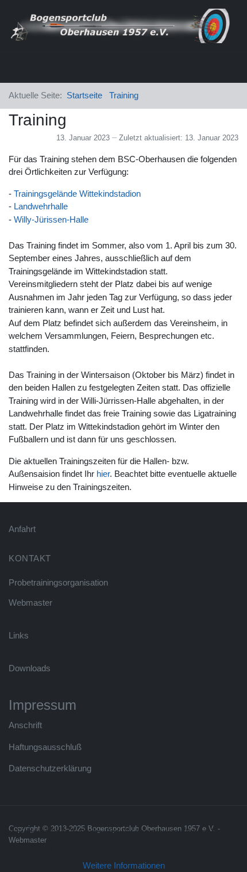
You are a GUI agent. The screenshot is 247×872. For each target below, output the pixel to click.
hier (103, 474)
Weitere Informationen (124, 865)
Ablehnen (85, 848)
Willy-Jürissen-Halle (51, 219)
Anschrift (25, 725)
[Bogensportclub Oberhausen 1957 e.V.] (119, 25)
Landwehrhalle (41, 206)
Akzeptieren (29, 848)
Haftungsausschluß (45, 747)
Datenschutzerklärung (50, 768)
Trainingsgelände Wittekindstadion (77, 193)
